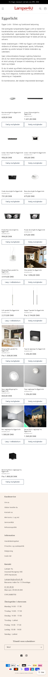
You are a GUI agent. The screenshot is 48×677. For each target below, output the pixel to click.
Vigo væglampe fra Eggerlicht (34, 389)
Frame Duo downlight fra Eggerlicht (10, 230)
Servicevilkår (9, 522)
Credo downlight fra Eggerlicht (12, 191)
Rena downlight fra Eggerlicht (34, 191)
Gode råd (7, 556)
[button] (2, 8)
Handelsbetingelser (11, 541)
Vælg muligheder (13, 125)
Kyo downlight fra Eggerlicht (11, 112)
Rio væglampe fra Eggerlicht (11, 429)
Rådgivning (8, 551)
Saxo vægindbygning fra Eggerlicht (9, 390)
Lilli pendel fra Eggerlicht (10, 310)
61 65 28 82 (9, 587)
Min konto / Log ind (11, 517)
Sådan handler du (11, 507)
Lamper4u (21, 673)
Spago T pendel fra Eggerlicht (34, 310)
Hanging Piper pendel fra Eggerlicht (10, 271)
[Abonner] (41, 647)
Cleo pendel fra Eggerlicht (33, 270)
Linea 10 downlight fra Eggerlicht (31, 113)
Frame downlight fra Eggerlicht (34, 230)
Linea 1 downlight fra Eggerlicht (35, 153)
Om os (6, 502)
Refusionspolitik (10, 527)
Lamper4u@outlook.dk (13, 579)
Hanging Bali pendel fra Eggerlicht (9, 350)
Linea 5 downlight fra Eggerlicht (12, 153)
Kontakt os (8, 512)
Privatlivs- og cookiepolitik (14, 546)
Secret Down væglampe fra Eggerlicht (33, 430)
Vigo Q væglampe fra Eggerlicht (34, 349)
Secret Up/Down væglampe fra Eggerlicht (12, 470)
